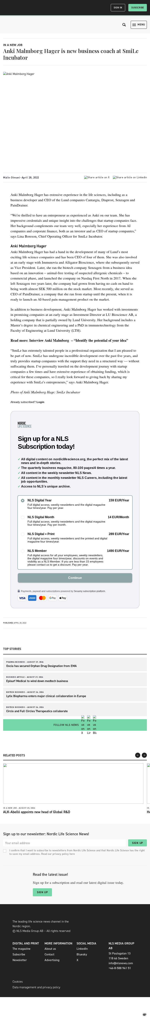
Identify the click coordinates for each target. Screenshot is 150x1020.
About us (50, 949)
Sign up (137, 843)
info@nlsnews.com (121, 963)
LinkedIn (82, 949)
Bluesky (82, 954)
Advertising (52, 960)
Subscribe (137, 7)
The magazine (21, 949)
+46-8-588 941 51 (120, 968)
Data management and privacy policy (36, 987)
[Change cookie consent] (144, 1014)
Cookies (17, 981)
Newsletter (19, 960)
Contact (49, 954)
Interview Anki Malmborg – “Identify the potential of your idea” (78, 340)
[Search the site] (124, 24)
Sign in (118, 7)
